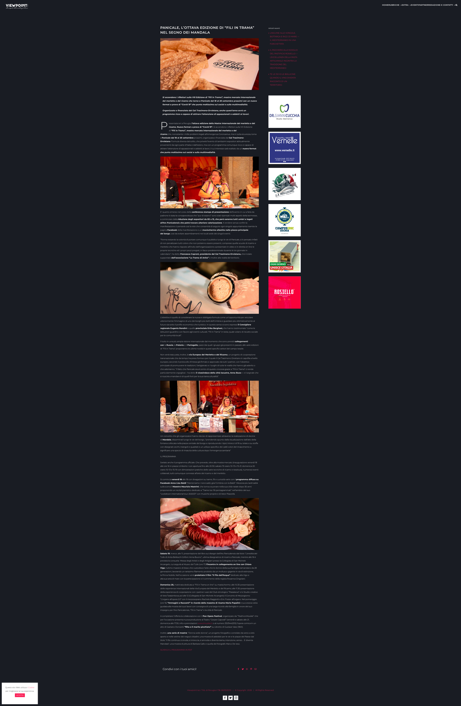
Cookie (31, 687)
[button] (456, 5)
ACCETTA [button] (19, 695)
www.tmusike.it (205, 623)
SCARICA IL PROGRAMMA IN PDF (176, 650)
